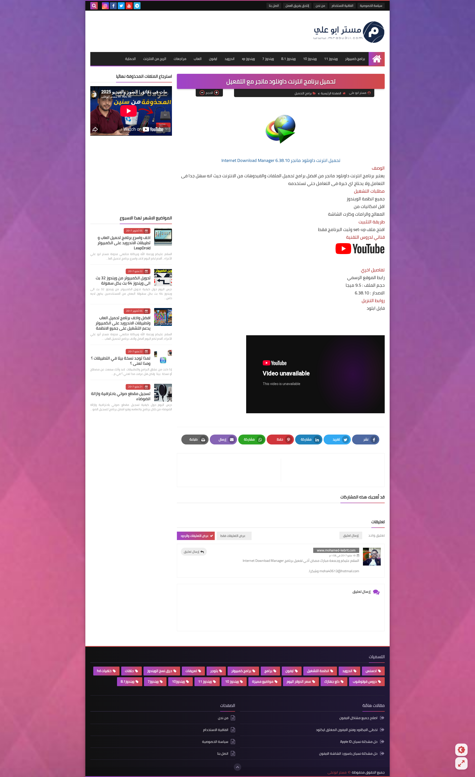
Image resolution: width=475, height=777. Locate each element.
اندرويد (230, 58)
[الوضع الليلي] (461, 750)
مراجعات (180, 58)
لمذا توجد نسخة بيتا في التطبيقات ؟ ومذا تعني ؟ (120, 360)
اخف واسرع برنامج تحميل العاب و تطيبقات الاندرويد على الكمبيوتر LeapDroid (123, 243)
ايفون (213, 58)
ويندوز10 (178, 681)
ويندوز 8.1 (288, 58)
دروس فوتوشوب (365, 681)
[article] (231, 470)
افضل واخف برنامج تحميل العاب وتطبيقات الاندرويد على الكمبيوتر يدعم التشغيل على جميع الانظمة (122, 323)
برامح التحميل (303, 93)
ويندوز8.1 (127, 681)
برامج (268, 671)
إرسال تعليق (191, 551)
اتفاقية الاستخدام (342, 5)
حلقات (129, 671)
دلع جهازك (331, 681)
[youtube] (129, 5)
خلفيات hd (104, 671)
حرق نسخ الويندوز (159, 671)
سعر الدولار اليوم (299, 681)
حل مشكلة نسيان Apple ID (359, 741)
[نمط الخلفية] (461, 763)
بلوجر (214, 671)
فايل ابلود (376, 308)
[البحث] (94, 5)
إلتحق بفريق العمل (297, 5)
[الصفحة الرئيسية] (377, 59)
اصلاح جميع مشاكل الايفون (358, 718)
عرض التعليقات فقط (232, 536)
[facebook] (113, 5)
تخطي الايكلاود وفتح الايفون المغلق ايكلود (347, 729)
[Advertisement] (180, 29)
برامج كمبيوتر (355, 58)
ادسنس (371, 671)
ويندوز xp (248, 58)
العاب (198, 58)
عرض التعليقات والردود (195, 536)
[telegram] (137, 5)
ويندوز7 (153, 681)
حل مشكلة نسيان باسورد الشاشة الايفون (348, 753)
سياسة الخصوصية (371, 5)
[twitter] (121, 5)
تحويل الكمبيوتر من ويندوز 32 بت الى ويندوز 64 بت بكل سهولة (123, 280)
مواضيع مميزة (262, 681)
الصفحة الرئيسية (331, 93)
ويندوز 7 (268, 58)
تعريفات (191, 671)
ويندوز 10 (310, 58)
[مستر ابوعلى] (349, 31)
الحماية (130, 58)
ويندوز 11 (331, 58)
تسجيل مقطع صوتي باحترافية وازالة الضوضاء (120, 396)
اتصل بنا (274, 5)
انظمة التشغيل (318, 671)
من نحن (320, 5)
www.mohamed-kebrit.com (336, 550)
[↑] (237, 767)
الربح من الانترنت (154, 58)
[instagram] (105, 5)
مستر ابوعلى (337, 772)
